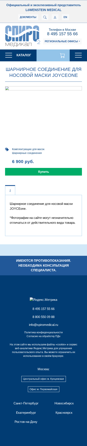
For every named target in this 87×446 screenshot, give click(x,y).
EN (65, 17)
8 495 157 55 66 (62, 33)
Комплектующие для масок (28, 149)
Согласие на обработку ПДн (43, 336)
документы (28, 17)
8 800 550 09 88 (43, 317)
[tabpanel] (43, 213)
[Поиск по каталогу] (45, 17)
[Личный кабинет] (55, 17)
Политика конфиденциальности (43, 332)
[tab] (10, 190)
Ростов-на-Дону (26, 421)
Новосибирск (64, 403)
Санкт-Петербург (26, 403)
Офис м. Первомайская (43, 389)
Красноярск (64, 412)
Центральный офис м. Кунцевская (43, 378)
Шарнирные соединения (27, 153)
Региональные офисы (61, 41)
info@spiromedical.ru (43, 324)
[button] (18, 55)
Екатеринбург (26, 412)
